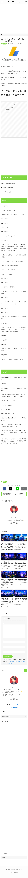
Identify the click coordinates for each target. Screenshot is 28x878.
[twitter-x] (14, 523)
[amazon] (17, 699)
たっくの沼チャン (17, 705)
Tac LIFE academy (14, 2)
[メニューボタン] (2, 2)
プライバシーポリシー (18, 868)
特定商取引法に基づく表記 (11, 869)
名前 (4, 640)
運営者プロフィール (9, 868)
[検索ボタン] (26, 2)
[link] (11, 523)
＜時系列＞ (7, 109)
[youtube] (17, 523)
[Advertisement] (14, 19)
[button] (4, 488)
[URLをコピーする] (24, 488)
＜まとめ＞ (7, 112)
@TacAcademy (15, 707)
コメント (5, 623)
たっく (14, 515)
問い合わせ (19, 869)
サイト (4, 650)
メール (4, 645)
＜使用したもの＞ (9, 107)
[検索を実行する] (25, 670)
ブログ (4, 43)
